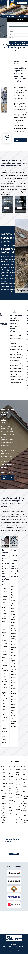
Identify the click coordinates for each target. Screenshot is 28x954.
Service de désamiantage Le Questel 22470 (25, 821)
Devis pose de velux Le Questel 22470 (4, 777)
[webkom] (14, 951)
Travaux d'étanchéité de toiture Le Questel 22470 (11, 800)
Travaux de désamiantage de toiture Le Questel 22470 (25, 798)
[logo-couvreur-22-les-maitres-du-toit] (8, 4)
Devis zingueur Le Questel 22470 (4, 813)
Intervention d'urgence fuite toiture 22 (20, 203)
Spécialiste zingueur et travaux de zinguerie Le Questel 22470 (18, 783)
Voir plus (14, 854)
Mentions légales (17, 950)
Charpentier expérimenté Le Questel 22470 (25, 806)
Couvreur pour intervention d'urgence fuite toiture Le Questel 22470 (11, 810)
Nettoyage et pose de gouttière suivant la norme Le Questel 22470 (24, 771)
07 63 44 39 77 (4, 4)
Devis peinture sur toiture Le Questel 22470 (4, 785)
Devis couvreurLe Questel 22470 (11, 769)
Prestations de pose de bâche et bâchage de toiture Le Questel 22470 (18, 794)
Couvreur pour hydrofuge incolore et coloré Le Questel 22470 (18, 818)
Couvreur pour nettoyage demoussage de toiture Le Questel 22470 (18, 806)
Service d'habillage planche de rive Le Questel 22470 (25, 789)
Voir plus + (6, 207)
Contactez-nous (24, 950)
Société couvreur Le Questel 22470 (25, 780)
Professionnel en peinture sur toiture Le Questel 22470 (25, 813)
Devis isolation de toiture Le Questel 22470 (11, 776)
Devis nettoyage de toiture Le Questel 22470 (4, 805)
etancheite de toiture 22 (7, 202)
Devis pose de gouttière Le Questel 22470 (4, 820)
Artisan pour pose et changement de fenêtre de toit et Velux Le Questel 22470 (18, 772)
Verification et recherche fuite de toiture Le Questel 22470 (4, 795)
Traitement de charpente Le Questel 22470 (11, 792)
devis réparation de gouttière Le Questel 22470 (4, 769)
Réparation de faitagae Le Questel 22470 (11, 784)
